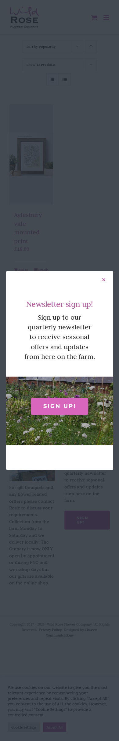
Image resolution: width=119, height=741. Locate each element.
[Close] (103, 279)
